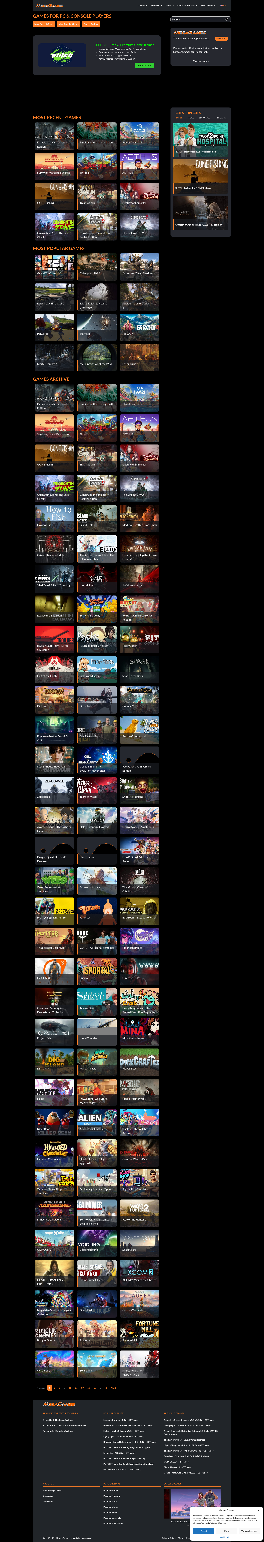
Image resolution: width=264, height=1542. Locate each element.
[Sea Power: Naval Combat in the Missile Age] (97, 1213)
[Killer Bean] (54, 1122)
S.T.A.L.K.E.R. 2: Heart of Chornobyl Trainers (64, 1425)
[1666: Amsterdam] (139, 578)
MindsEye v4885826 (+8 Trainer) (119, 1453)
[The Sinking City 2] (139, 226)
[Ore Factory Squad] (97, 729)
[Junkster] (97, 911)
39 (82, 1387)
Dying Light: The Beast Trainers (58, 1420)
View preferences (249, 1531)
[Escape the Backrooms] (54, 609)
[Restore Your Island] (139, 729)
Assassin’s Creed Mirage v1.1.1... (181, 1521)
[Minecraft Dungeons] (54, 1213)
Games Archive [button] (90, 24)
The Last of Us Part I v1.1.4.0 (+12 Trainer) (184, 1439)
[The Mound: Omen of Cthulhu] (139, 880)
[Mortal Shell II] (97, 578)
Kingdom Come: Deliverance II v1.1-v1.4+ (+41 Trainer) (130, 1442)
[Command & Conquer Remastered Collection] (54, 1001)
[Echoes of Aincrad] (97, 880)
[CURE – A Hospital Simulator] (97, 941)
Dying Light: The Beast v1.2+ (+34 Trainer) (123, 1436)
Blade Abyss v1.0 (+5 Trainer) (178, 1467)
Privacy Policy (169, 1538)
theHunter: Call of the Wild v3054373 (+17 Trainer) (128, 1425)
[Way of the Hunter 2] (139, 1213)
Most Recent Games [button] (44, 24)
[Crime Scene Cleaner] (97, 1273)
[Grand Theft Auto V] (54, 266)
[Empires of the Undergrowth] (97, 136)
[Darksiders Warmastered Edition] (54, 136)
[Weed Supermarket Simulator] (54, 880)
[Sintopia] (97, 166)
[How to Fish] (54, 518)
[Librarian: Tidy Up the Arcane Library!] (139, 548)
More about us (201, 60)
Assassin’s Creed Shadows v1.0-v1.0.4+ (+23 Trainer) (189, 1420)
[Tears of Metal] (97, 790)
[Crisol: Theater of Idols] (54, 548)
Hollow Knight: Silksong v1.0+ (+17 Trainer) (124, 1431)
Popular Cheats (110, 1506)
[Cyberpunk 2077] (97, 266)
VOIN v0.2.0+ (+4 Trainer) (176, 1461)
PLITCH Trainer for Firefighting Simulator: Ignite (126, 1447)
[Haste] (54, 1092)
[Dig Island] (54, 1062)
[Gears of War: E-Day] (139, 1152)
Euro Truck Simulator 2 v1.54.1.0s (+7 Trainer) (186, 1456)
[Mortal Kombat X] (54, 357)
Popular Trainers (111, 1496)
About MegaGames (52, 1490)
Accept (204, 1531)
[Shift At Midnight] (139, 790)
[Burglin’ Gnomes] (54, 1333)
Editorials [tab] (204, 118)
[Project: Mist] (54, 1031)
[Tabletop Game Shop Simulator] (54, 1182)
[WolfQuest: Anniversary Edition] (139, 760)
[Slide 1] (188, 1525)
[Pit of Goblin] (139, 639)
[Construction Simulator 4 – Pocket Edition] (97, 226)
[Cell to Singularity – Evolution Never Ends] (97, 760)
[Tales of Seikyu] (97, 1001)
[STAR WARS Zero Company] (54, 578)
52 (88, 1387)
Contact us (48, 1496)
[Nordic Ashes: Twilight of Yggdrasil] (97, 1152)
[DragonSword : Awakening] (139, 820)
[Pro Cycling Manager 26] (54, 911)
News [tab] (191, 118)
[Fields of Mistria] (97, 669)
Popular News (110, 1512)
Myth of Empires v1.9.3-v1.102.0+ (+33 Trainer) (187, 1445)
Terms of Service (186, 1538)
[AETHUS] (139, 166)
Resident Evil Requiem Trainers (58, 1431)
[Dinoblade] (97, 699)
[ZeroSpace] (54, 790)
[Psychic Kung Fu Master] (97, 639)
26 (76, 1387)
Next (113, 1387)
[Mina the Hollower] (139, 1031)
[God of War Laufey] (139, 1303)
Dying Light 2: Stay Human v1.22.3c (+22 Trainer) (187, 1425)
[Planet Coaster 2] (139, 136)
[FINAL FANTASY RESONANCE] (139, 1364)
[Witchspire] (54, 1364)
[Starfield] (97, 327)
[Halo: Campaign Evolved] (97, 820)
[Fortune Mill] (139, 1333)
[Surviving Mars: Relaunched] (54, 166)
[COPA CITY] (54, 1243)
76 (106, 1387)
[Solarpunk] (97, 1364)
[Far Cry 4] (139, 327)
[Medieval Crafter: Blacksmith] (139, 518)
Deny (226, 1531)
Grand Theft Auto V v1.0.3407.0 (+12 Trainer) (186, 1472)
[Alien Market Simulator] (97, 1122)
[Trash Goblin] (97, 196)
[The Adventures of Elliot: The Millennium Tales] (97, 548)
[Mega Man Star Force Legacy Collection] (54, 1303)
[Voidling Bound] (97, 1243)
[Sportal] (97, 971)
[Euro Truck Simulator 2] (54, 297)
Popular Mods (110, 1501)
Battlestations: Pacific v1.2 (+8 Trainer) (122, 1469)
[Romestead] (97, 1333)
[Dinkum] (54, 699)
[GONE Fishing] (54, 196)
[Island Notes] (97, 518)
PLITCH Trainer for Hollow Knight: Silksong (124, 1458)
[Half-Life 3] (54, 971)
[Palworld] (54, 327)
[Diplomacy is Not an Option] (97, 1182)
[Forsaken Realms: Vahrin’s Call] (54, 729)
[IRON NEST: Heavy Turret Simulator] (54, 639)
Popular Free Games (113, 1523)
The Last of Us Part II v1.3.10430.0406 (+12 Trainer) (189, 1450)
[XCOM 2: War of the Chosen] (139, 1273)
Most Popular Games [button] (69, 24)
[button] (258, 1510)
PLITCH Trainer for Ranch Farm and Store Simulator (128, 1464)
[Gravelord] (97, 1303)
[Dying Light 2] (139, 357)
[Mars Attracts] (97, 1062)
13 (70, 1387)
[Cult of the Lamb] (54, 669)
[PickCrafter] (139, 1062)
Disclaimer (48, 1501)
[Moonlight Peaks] (139, 941)
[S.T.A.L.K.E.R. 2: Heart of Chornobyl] (97, 297)
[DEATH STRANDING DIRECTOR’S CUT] (54, 1273)
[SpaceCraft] (139, 1243)
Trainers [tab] (178, 118)
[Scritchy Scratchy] (97, 609)
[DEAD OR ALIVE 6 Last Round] (139, 850)
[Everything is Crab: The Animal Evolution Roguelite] (139, 1001)
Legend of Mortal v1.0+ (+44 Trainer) (121, 1420)
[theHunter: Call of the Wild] (97, 357)
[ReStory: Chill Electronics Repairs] (139, 609)
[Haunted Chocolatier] (54, 1152)
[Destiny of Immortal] (139, 196)
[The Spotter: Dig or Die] (54, 941)
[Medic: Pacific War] (139, 1092)
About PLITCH (144, 65)
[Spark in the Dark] (139, 669)
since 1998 (221, 38)
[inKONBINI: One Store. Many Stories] (97, 1092)
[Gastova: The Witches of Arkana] (139, 1122)
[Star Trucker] (97, 850)
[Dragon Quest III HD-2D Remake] (54, 850)
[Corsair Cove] (139, 699)
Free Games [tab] (220, 118)
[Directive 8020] (139, 971)
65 (95, 1387)
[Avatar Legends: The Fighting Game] (54, 820)
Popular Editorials (112, 1517)
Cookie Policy (225, 1537)
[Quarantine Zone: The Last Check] (54, 226)
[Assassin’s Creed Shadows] (139, 266)
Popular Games (110, 1490)
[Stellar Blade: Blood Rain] (54, 760)
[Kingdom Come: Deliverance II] (139, 297)
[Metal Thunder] (97, 1031)
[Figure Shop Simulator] (139, 1182)
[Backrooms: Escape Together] (139, 911)
